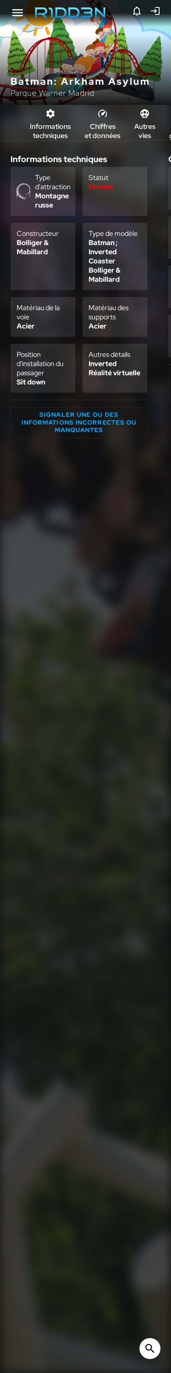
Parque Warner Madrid (52, 93)
